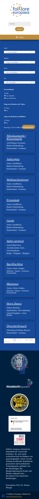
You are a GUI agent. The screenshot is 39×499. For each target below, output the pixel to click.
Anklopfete (13, 159)
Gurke (10, 220)
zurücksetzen (28, 127)
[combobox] (19, 52)
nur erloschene (11, 98)
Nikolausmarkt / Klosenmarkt (16, 137)
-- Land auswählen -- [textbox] (12, 52)
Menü (21, 37)
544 (26, 340)
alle (7, 93)
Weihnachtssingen (17, 179)
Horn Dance (14, 303)
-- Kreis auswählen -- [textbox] (12, 72)
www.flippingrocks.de (14, 496)
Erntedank (13, 200)
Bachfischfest (15, 264)
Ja (7, 110)
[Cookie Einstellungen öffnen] (3, 497)
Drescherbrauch (17, 326)
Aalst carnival (15, 241)
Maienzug (13, 283)
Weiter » (31, 340)
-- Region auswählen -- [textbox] (12, 62)
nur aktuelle (10, 96)
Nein (7, 108)
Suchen (19, 29)
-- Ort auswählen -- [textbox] (11, 82)
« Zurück (7, 340)
